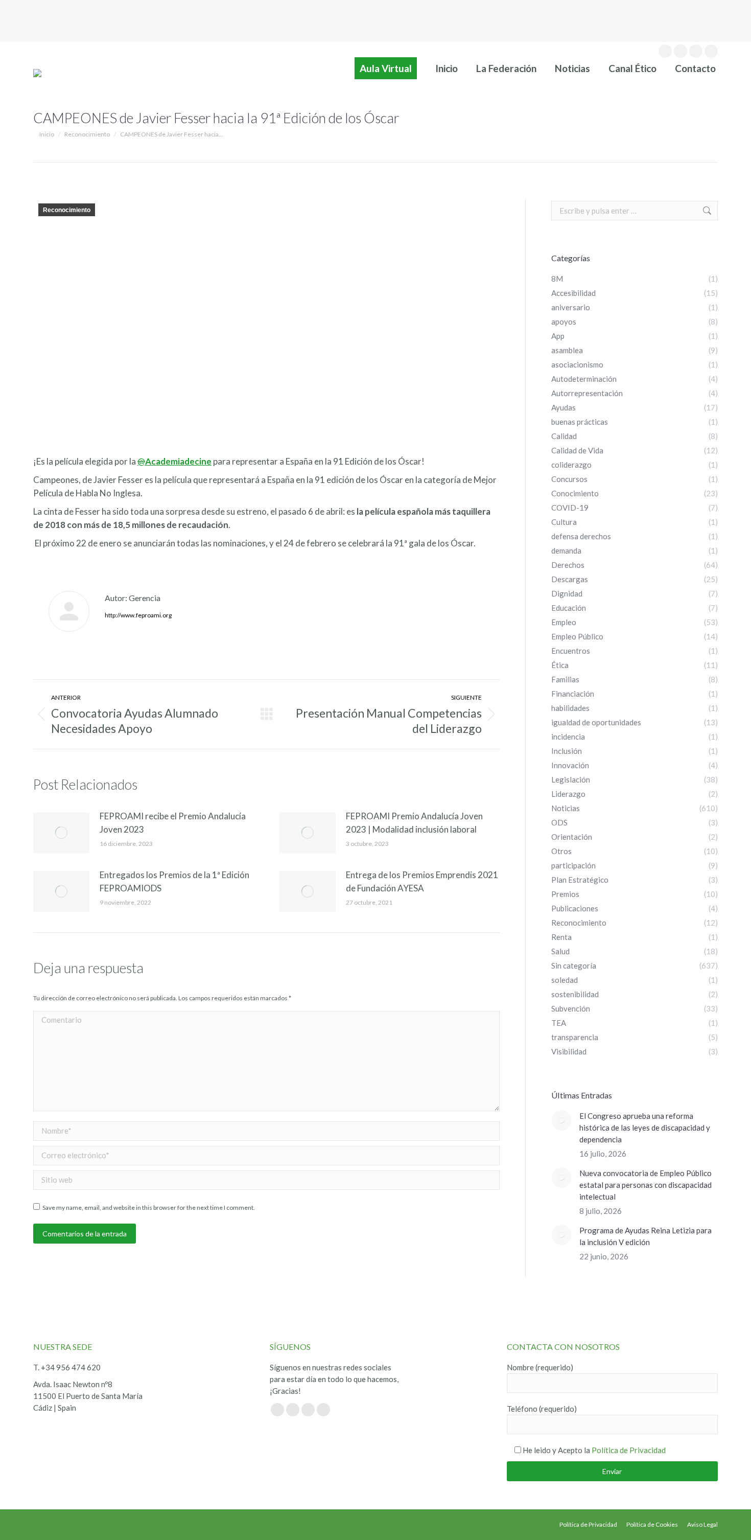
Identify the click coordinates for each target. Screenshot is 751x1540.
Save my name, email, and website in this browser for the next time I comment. (148, 1207)
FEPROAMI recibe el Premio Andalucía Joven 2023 (173, 823)
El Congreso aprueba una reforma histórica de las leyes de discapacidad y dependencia (644, 1127)
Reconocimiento (66, 210)
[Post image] (61, 832)
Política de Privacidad (629, 1450)
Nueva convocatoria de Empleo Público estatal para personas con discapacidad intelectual (645, 1184)
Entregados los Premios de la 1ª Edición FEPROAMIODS (174, 881)
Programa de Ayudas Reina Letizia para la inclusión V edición (645, 1236)
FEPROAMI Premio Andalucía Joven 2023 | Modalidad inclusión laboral (414, 823)
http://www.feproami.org (138, 615)
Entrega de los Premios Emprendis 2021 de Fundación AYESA (422, 881)
